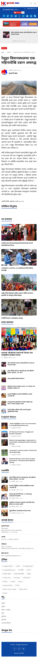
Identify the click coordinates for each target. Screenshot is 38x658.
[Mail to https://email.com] (27, 15)
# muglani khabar (7, 566)
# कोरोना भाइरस (6, 574)
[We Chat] (34, 15)
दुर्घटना (3, 606)
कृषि (2, 613)
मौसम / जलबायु (5, 610)
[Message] (15, 15)
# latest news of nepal (9, 589)
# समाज (28, 570)
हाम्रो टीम (3, 620)
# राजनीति (21, 570)
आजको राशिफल (6, 623)
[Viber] (19, 15)
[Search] (31, 3)
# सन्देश (18, 566)
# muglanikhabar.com (8, 570)
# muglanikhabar (28, 566)
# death (12, 581)
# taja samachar (7, 585)
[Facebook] (3, 15)
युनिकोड (3, 616)
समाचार (9, 52)
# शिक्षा (29, 574)
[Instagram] (11, 15)
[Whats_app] (23, 15)
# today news (6, 578)
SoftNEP (21, 653)
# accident (17, 578)
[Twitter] (7, 15)
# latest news (23, 589)
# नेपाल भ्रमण (26, 578)
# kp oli (20, 581)
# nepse (4, 593)
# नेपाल (17, 585)
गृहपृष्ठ (2, 52)
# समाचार (4, 581)
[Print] (31, 15)
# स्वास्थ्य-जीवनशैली (19, 574)
